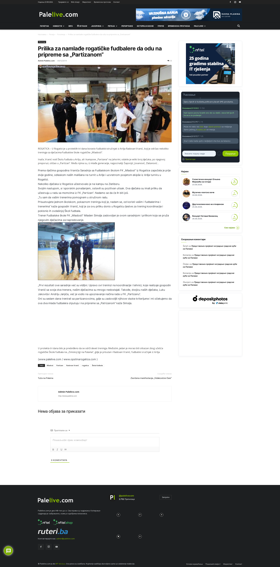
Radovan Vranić (72, 365)
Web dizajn (75, 2)
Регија (52, 34)
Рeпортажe (127, 26)
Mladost (50, 365)
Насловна (42, 34)
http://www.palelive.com (67, 396)
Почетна (44, 26)
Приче (161, 26)
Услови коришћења (194, 564)
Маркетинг (86, 2)
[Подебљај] (53, 449)
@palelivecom (126, 495)
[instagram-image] (118, 514)
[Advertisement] (105, 326)
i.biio (201, 126)
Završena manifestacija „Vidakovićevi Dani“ (151, 378)
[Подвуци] (61, 449)
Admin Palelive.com (46, 61)
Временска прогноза (102, 2)
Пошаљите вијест (212, 564)
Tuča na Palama (45, 378)
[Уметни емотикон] (219, 154)
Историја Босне (145, 26)
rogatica (85, 365)
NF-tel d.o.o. (61, 564)
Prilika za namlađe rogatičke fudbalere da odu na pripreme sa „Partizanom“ (100, 51)
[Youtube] (240, 2)
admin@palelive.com (65, 538)
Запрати (165, 497)
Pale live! (198, 26)
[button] (238, 26)
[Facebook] (230, 2)
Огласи (83, 26)
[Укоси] (57, 449)
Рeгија (111, 26)
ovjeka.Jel (201, 129)
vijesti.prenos (214, 126)
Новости (57, 26)
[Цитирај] (65, 449)
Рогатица (61, 34)
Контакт (116, 2)
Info (71, 26)
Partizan (59, 365)
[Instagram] (235, 2)
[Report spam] (237, 108)
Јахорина (96, 26)
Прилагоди (190, 159)
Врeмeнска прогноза (179, 26)
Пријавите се (63, 2)
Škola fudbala (97, 365)
